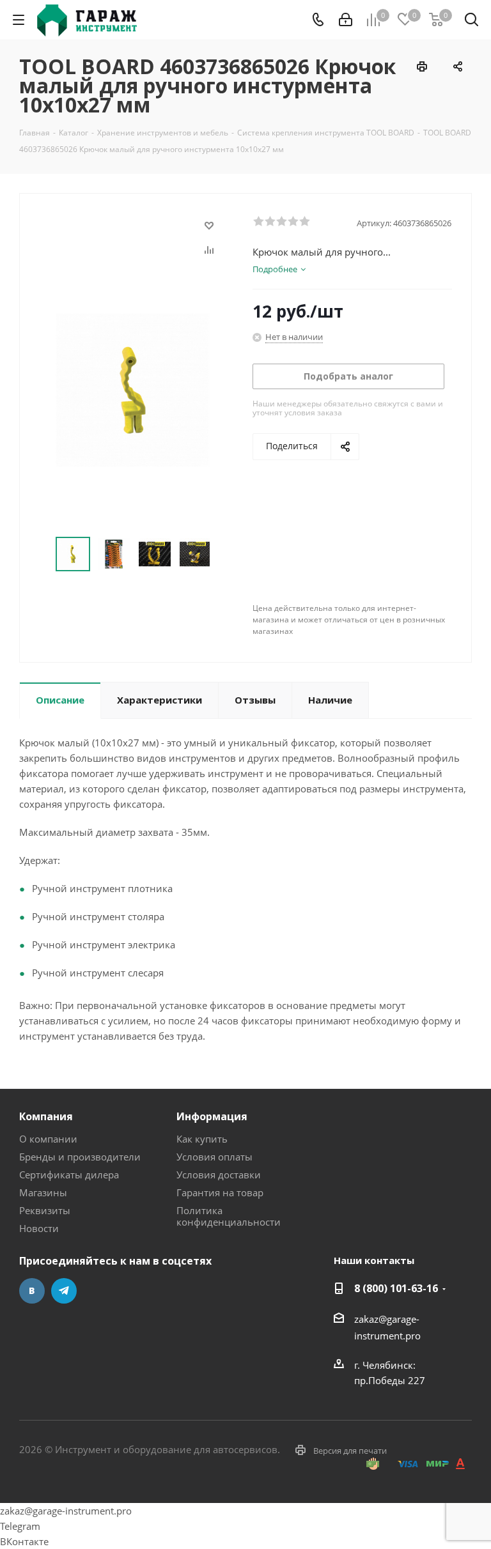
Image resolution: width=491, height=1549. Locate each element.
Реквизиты (44, 1210)
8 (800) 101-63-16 (396, 1288)
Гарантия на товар (219, 1192)
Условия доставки (218, 1174)
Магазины (43, 1192)
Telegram (64, 1291)
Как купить (202, 1138)
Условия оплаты (214, 1156)
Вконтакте (32, 1291)
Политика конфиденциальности (228, 1216)
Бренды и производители (80, 1156)
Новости (39, 1228)
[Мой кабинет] (345, 19)
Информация (211, 1116)
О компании (48, 1138)
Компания (46, 1116)
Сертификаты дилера (69, 1174)
